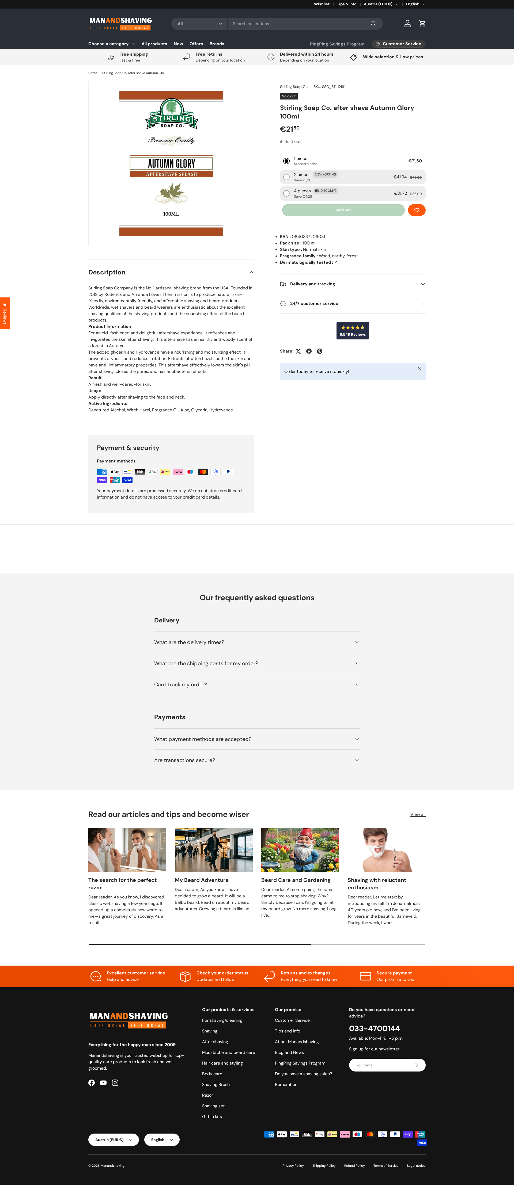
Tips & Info (347, 4)
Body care (212, 1074)
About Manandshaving (297, 1041)
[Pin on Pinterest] (319, 351)
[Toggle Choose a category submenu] (133, 43)
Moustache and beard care (228, 1052)
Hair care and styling (222, 1063)
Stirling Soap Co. (294, 86)
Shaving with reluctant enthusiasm (377, 884)
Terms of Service (386, 1166)
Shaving (209, 1031)
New (178, 44)
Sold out (343, 210)
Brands (217, 44)
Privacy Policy (293, 1166)
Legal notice (416, 1166)
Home (92, 73)
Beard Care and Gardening (296, 880)
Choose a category (108, 44)
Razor (207, 1095)
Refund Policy (354, 1166)
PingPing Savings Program (337, 44)
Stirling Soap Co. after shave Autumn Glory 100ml (134, 73)
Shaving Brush (216, 1084)
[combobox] (277, 24)
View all (418, 814)
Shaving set (213, 1106)
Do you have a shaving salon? (303, 1074)
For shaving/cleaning (222, 1020)
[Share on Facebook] (309, 351)
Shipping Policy (324, 1166)
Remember (286, 1084)
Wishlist (322, 4)
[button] (422, 23)
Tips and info (287, 1031)
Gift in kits (212, 1116)
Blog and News (289, 1052)
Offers (196, 44)
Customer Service (292, 1020)
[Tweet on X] (298, 351)
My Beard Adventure (202, 880)
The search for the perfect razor (122, 884)
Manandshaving (112, 1166)
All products (154, 44)
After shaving (215, 1041)
